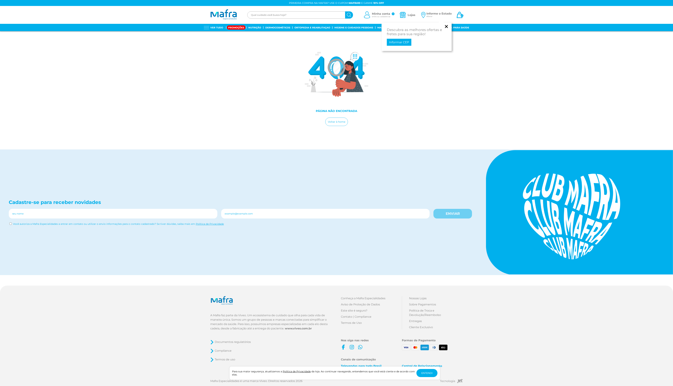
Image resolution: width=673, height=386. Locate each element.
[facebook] (343, 347)
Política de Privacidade (210, 224)
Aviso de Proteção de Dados (360, 304)
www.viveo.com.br (298, 328)
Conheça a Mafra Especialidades (363, 298)
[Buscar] (349, 15)
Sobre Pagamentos (422, 304)
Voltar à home (336, 121)
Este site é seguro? (354, 310)
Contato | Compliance (356, 316)
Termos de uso (225, 359)
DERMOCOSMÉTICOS (277, 27)
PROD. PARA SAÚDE (457, 27)
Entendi (427, 373)
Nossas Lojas (418, 298)
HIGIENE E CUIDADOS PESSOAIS (353, 27)
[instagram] (351, 347)
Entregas (415, 321)
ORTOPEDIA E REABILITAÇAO (312, 27)
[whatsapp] (360, 347)
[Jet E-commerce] (451, 381)
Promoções (236, 27)
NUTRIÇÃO (254, 27)
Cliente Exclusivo (421, 327)
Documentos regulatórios (233, 342)
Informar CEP (399, 42)
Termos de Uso (351, 322)
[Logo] (223, 15)
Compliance (223, 350)
